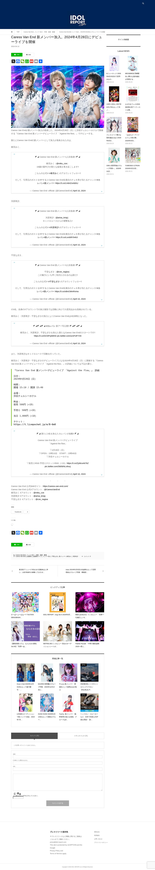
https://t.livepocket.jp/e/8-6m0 (35, 424)
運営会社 (97, 832)
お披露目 (29, 556)
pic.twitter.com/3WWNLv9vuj (58, 466)
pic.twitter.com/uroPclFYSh (69, 336)
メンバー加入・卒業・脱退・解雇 (36, 555)
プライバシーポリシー (101, 842)
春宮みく (69, 556)
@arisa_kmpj (62, 218)
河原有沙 (75, 556)
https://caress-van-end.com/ (55, 486)
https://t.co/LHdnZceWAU (66, 183)
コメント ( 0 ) (34, 736)
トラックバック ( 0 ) (81, 736)
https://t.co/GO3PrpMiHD (45, 336)
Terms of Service (56, 853)
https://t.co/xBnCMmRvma (67, 291)
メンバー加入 (47, 556)
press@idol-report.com (58, 842)
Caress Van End (21, 555)
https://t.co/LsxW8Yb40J (67, 237)
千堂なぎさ (55, 556)
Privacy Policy (55, 851)
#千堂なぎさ (54, 281)
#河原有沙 (54, 227)
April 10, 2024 (79, 191)
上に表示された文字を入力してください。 (26, 796)
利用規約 (97, 835)
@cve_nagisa (63, 272)
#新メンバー (49, 183)
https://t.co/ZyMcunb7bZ (78, 463)
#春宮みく (54, 173)
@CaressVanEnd (52, 489)
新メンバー (62, 556)
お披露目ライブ (37, 556)
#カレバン (50, 326)
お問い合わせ (98, 839)
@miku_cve (61, 163)
